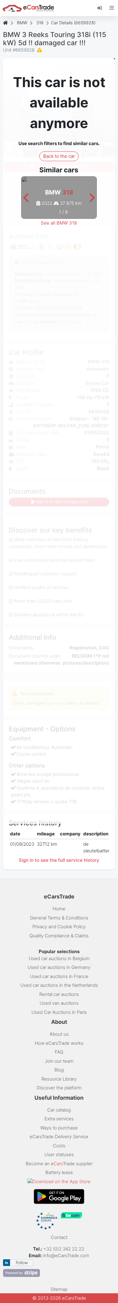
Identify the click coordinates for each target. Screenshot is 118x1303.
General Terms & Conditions (59, 918)
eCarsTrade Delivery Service (59, 1136)
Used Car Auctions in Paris (59, 1012)
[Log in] (102, 7)
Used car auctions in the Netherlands (59, 985)
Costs (59, 1146)
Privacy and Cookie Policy (59, 926)
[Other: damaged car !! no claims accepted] (39, 50)
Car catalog (59, 1110)
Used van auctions (59, 1003)
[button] (26, 198)
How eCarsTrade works (59, 1043)
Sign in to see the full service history (59, 860)
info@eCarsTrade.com (66, 1255)
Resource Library (59, 1079)
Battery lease (59, 1172)
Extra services (59, 1119)
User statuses (59, 1154)
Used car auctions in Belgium (59, 958)
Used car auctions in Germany (59, 967)
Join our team (59, 1061)
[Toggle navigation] (112, 8)
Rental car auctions (59, 994)
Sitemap (59, 1289)
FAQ (59, 1052)
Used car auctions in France (59, 976)
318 (40, 22)
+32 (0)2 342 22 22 (64, 1249)
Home (59, 909)
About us (59, 1034)
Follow (22, 1262)
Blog (59, 1070)
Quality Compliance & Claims (59, 936)
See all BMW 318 (59, 223)
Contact (59, 1237)
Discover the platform (59, 1088)
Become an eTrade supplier (59, 1163)
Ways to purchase (59, 1128)
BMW (22, 22)
